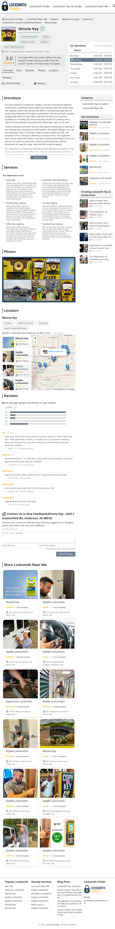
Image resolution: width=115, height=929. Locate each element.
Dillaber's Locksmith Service (100, 125)
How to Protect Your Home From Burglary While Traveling (99, 226)
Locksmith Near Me (96, 6)
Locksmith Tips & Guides (67, 6)
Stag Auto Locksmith (14, 890)
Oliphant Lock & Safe (100, 181)
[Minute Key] (10, 35)
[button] (53, 359)
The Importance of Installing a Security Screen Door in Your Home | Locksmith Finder (94, 259)
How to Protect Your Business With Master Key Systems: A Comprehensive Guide (70, 894)
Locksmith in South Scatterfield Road (21, 22)
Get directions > (59, 333)
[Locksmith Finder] (14, 6)
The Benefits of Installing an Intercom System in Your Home (70, 903)
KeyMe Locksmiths (55, 351)
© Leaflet (46, 389)
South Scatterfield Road (13, 47)
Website (41, 83)
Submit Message (66, 554)
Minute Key (51, 22)
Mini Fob (9, 886)
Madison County (70, 19)
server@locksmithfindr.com (95, 901)
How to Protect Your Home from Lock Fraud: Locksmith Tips (70, 912)
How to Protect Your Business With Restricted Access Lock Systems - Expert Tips (96, 203)
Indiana (54, 19)
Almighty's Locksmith (41, 893)
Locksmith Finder (39, 6)
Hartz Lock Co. (37, 904)
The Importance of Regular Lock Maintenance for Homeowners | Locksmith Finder (95, 214)
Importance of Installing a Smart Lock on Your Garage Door (100, 248)
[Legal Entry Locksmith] (20, 683)
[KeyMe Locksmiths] (57, 584)
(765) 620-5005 (12, 83)
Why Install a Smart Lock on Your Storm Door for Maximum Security (100, 237)
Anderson (88, 19)
